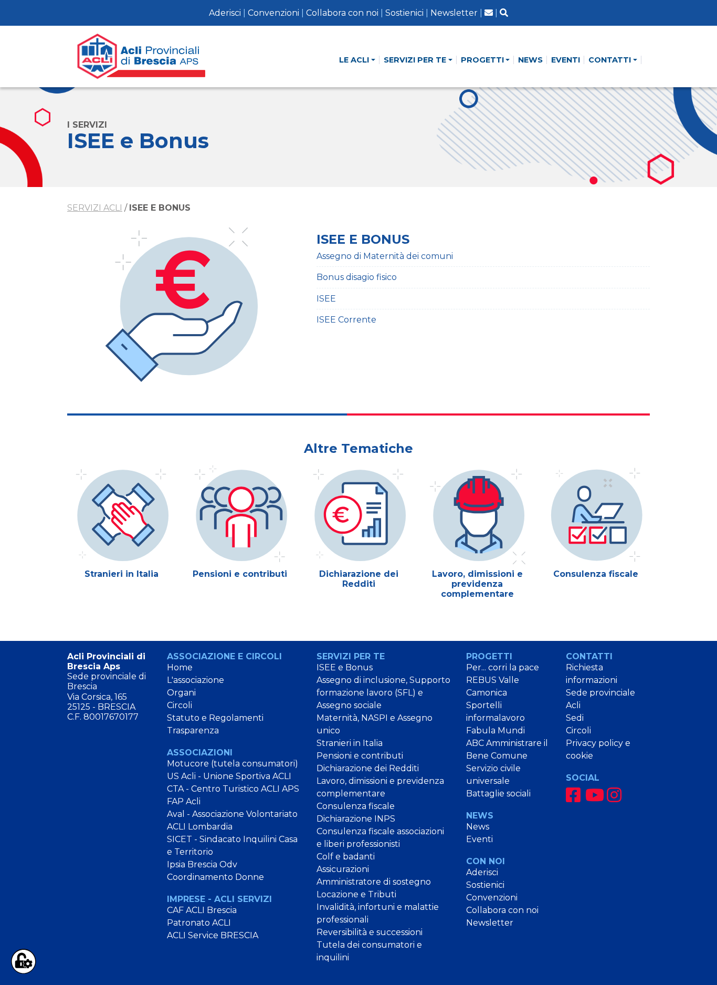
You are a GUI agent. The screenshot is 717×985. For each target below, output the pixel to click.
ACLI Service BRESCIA (212, 935)
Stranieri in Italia (350, 743)
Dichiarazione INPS (356, 819)
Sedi (575, 718)
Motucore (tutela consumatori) (232, 764)
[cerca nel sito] (504, 13)
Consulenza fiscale (356, 806)
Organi (181, 693)
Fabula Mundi (495, 730)
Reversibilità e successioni (370, 932)
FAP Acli (184, 801)
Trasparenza (193, 730)
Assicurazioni (343, 869)
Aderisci (225, 13)
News (477, 827)
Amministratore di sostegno (374, 882)
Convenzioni (273, 13)
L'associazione (195, 680)
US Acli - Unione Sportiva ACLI (229, 776)
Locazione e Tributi (356, 894)
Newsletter (454, 13)
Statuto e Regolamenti (215, 718)
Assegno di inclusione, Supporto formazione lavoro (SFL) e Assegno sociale (383, 692)
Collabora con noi (342, 13)
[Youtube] (594, 795)
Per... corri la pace (502, 667)
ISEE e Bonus (345, 667)
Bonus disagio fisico (357, 277)
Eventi (479, 839)
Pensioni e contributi (360, 756)
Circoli (179, 705)
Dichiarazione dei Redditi (368, 768)
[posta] (488, 13)
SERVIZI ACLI (94, 208)
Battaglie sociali (498, 794)
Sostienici (404, 13)
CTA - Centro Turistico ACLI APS (233, 789)
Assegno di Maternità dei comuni (385, 256)
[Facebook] (573, 795)
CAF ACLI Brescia (202, 910)
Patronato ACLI (199, 923)
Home (180, 667)
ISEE (326, 299)
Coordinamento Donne (215, 877)
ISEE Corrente (346, 320)
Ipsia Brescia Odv (202, 864)
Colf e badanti (346, 857)
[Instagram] (614, 795)
